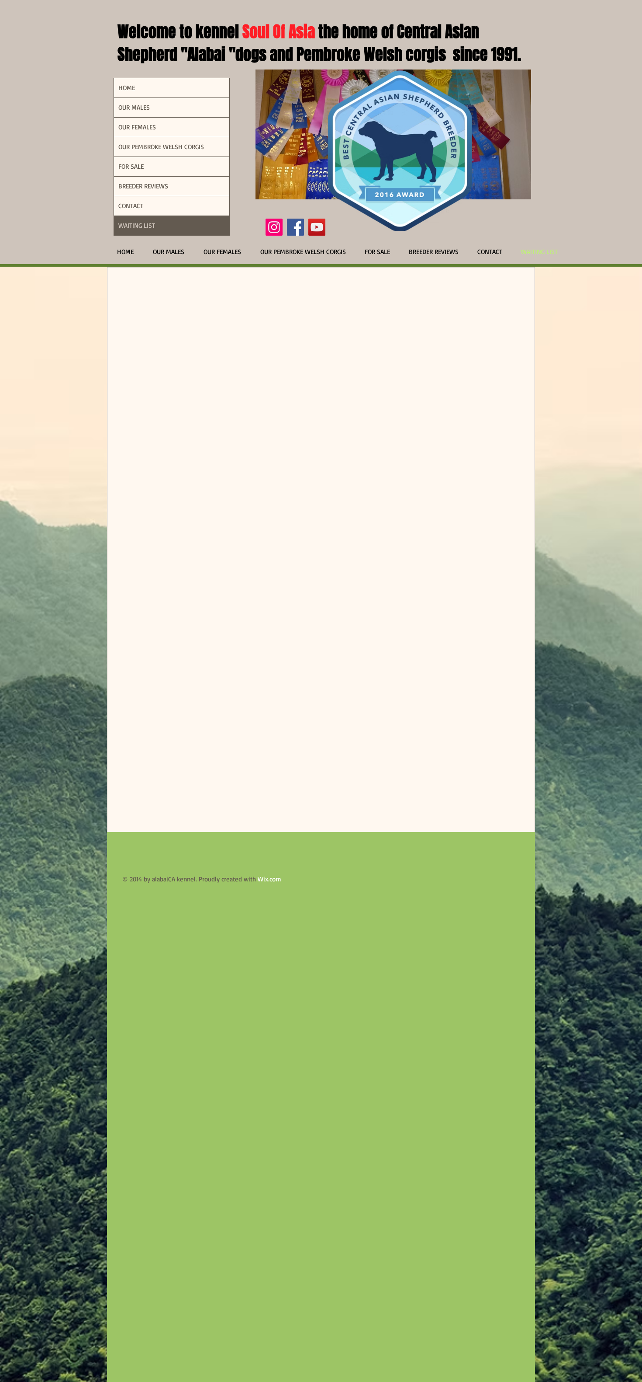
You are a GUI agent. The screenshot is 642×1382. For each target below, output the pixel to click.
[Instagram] (274, 227)
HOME (126, 88)
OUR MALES (134, 107)
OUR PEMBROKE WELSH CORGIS (161, 147)
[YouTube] (316, 227)
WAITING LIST (136, 225)
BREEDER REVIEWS (143, 186)
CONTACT (130, 206)
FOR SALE (131, 166)
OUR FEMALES (137, 127)
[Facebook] (295, 227)
